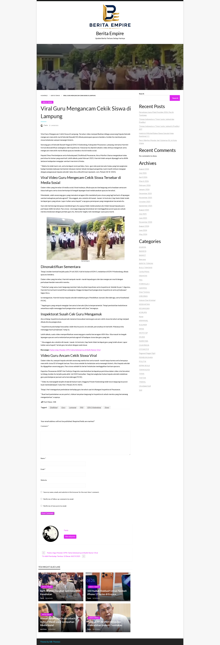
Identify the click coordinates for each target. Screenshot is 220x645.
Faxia (46, 125)
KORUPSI (143, 312)
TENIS (141, 374)
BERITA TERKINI (55, 95)
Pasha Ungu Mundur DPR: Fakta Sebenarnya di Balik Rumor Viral (75, 350)
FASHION (143, 276)
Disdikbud (53, 407)
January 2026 (144, 189)
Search (141, 94)
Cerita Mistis (144, 271)
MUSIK (142, 337)
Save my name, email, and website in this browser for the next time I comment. (71, 492)
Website (44, 480)
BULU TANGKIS (145, 267)
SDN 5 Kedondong (94, 407)
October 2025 (144, 201)
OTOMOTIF (144, 349)
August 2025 (144, 210)
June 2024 (143, 230)
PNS (81, 407)
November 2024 (145, 222)
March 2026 (144, 181)
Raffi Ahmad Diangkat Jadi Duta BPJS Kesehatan (60, 592)
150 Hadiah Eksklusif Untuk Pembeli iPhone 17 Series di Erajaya (106, 592)
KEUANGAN (144, 308)
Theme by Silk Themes (50, 642)
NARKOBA (143, 341)
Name (43, 458)
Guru (63, 407)
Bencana (142, 259)
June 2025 (143, 218)
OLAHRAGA (144, 345)
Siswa (107, 407)
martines (43, 629)
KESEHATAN (144, 304)
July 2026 (143, 173)
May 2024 (143, 234)
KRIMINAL (143, 320)
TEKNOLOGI (144, 370)
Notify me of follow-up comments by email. (58, 499)
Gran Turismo (144, 292)
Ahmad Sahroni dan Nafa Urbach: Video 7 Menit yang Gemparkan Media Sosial (58, 622)
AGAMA (142, 247)
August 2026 (144, 169)
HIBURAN (143, 296)
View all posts (70, 537)
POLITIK (142, 361)
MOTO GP (143, 333)
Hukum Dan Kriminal (147, 300)
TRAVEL (142, 382)
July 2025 (143, 214)
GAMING (143, 288)
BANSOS (142, 251)
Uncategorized (145, 386)
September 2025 (145, 206)
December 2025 (145, 193)
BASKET (142, 255)
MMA (141, 329)
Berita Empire (110, 33)
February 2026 (145, 185)
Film (140, 280)
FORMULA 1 (144, 284)
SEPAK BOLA (144, 365)
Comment (45, 426)
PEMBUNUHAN (146, 357)
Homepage (44, 95)
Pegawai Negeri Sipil (147, 353)
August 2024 (144, 226)
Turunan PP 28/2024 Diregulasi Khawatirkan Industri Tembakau (104, 623)
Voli (140, 390)
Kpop (141, 316)
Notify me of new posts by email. (55, 506)
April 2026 (143, 177)
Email (43, 469)
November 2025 (145, 197)
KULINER (143, 325)
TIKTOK (142, 378)
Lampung (72, 407)
